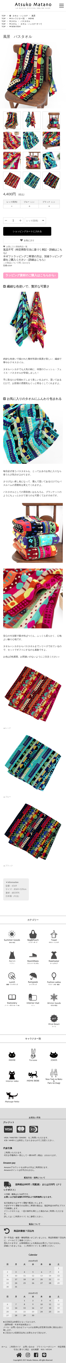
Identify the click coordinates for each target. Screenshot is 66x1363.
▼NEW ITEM (15, 26)
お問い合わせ (28, 1347)
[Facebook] (36, 1355)
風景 (33, 16)
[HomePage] (19, 1355)
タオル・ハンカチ (20, 16)
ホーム (4, 1347)
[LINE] (44, 1355)
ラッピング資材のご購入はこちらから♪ (30, 275)
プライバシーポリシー (46, 1347)
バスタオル (25, 21)
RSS (42, 1349)
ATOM (49, 1349)
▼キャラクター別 (17, 18)
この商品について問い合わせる (16, 263)
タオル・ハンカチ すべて (31, 24)
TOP (3, 16)
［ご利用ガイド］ (19, 1217)
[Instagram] (28, 1355)
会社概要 (35, 1349)
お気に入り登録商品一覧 (16, 247)
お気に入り (29, 240)
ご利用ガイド (15, 1347)
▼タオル (13, 21)
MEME (31, 18)
